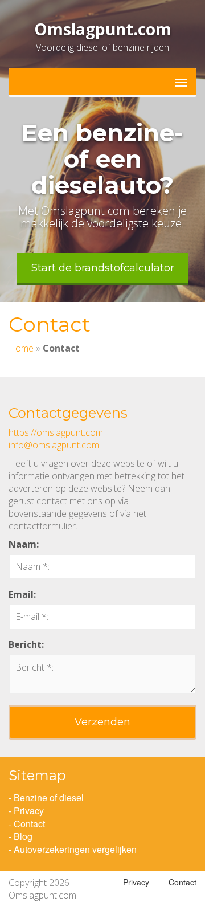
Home (21, 348)
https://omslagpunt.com (56, 432)
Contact (29, 823)
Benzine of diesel (49, 797)
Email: (22, 594)
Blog (23, 836)
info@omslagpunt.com (54, 445)
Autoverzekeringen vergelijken (75, 849)
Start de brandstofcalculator (102, 268)
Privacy (29, 810)
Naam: (24, 544)
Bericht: (26, 644)
